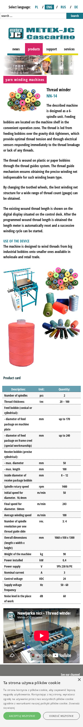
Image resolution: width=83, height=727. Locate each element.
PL (36, 7)
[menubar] (43, 49)
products (34, 49)
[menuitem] (16, 49)
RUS (63, 7)
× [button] (79, 679)
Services (69, 49)
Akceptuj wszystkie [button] (22, 716)
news (16, 49)
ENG (49, 7)
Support (51, 49)
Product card (12, 377)
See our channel (70, 674)
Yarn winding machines (25, 79)
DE (76, 7)
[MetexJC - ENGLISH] (41, 33)
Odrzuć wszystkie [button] (61, 716)
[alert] (41, 701)
